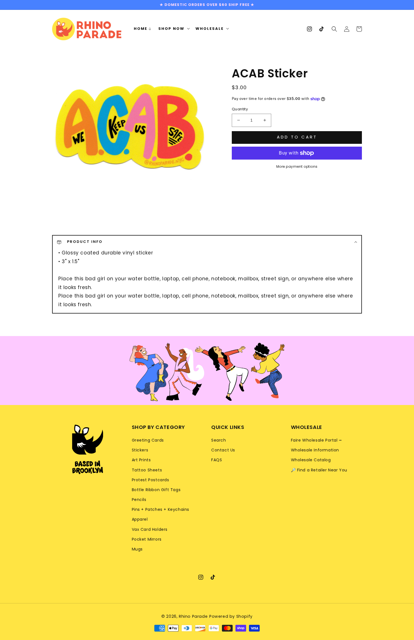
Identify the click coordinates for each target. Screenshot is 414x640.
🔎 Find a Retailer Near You (319, 470)
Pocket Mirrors (147, 539)
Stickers (140, 450)
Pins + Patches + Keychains (161, 509)
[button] (334, 29)
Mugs (137, 549)
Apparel (140, 519)
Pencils (139, 499)
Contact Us (223, 450)
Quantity (240, 109)
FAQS (216, 460)
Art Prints (141, 460)
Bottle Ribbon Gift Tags (156, 490)
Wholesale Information (315, 450)
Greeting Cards (148, 440)
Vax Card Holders (150, 529)
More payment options (297, 166)
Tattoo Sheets (147, 470)
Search (218, 440)
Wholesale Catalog (311, 460)
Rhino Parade (193, 616)
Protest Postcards (150, 480)
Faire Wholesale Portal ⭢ (316, 440)
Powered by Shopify (231, 616)
